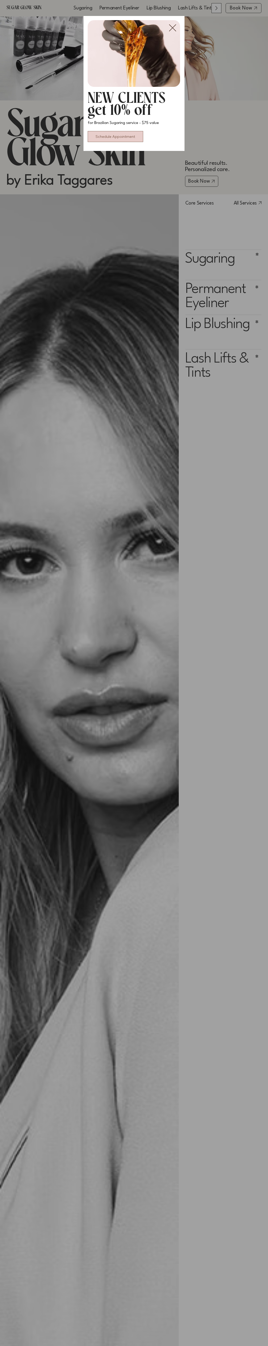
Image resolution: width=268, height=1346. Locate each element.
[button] (172, 28)
